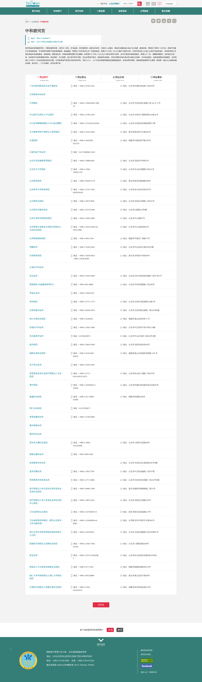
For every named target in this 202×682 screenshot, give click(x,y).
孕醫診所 (34, 247)
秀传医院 (34, 301)
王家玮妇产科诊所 (38, 152)
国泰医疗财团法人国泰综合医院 (44, 544)
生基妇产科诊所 (37, 267)
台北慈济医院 (36, 181)
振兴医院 (34, 344)
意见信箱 (154, 4)
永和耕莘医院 (36, 255)
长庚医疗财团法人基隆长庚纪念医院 (46, 587)
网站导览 (104, 4)
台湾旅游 (35, 22)
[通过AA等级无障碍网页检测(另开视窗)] (147, 660)
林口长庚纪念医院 (38, 319)
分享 (169, 21)
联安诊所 (34, 555)
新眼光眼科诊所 (37, 454)
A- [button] (153, 21)
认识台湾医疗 (114, 4)
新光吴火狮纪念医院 (39, 442)
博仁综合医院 (36, 408)
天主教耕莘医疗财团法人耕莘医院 (45, 132)
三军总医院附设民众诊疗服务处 (44, 86)
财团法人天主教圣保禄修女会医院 (45, 567)
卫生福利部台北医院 (39, 512)
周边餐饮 (157, 77)
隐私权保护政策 (146, 650)
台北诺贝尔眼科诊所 (39, 210)
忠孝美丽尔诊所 (37, 310)
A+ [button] (158, 21)
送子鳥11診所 (36, 365)
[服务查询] (147, 4)
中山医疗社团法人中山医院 (42, 114)
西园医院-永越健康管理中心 (42, 284)
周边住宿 (119, 77)
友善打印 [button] (164, 21)
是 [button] (112, 630)
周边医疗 (44, 77)
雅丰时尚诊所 (36, 434)
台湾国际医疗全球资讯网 (32, 4)
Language (169, 4)
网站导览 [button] (101, 640)
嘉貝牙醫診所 (36, 471)
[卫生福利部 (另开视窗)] (28, 669)
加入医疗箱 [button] (174, 21)
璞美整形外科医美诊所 (40, 480)
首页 (27, 22)
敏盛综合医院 (36, 397)
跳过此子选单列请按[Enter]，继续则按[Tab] (148, 21)
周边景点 (81, 77)
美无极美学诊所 (37, 336)
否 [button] (121, 630)
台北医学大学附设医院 (40, 189)
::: (97, 4)
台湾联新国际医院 (38, 238)
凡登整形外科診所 (38, 94)
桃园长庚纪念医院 (38, 353)
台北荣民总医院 (37, 201)
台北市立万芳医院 (38, 169)
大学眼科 (34, 103)
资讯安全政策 (146, 654)
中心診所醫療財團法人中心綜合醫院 (46, 123)
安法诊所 (34, 276)
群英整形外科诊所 (38, 463)
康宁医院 (34, 385)
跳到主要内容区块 (6, 4)
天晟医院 (34, 140)
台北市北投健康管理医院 (41, 160)
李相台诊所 (35, 293)
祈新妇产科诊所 (37, 327)
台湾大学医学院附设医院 (41, 218)
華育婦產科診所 (37, 417)
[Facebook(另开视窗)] (147, 666)
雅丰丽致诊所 (36, 425)
